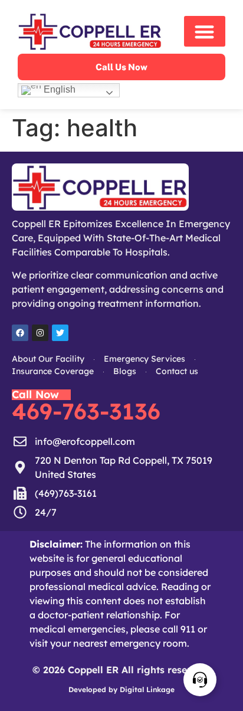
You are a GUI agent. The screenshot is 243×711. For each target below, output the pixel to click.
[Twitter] (60, 333)
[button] (204, 31)
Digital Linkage (147, 689)
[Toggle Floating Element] (199, 679)
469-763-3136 (86, 411)
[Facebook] (20, 333)
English (58, 89)
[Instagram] (40, 333)
